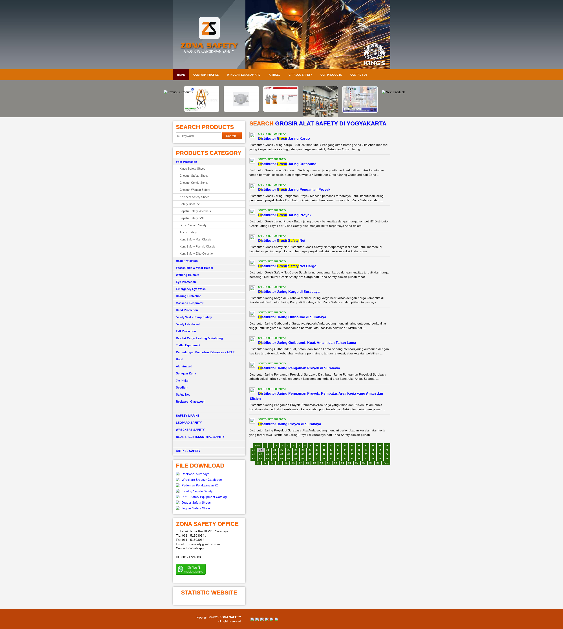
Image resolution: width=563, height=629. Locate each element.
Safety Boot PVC (191, 204)
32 (331, 450)
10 (317, 445)
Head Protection (187, 260)
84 (279, 463)
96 (363, 463)
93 (342, 463)
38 (373, 450)
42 (260, 454)
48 (303, 454)
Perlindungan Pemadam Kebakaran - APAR (205, 352)
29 (310, 450)
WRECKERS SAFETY (190, 429)
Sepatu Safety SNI (192, 218)
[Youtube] (267, 620)
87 (300, 463)
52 (331, 454)
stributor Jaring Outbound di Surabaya (292, 317)
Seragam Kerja (186, 373)
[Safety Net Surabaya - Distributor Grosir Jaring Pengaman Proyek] (252, 187)
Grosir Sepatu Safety (193, 225)
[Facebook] (252, 620)
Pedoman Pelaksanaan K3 (200, 485)
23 (267, 450)
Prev (257, 445)
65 (281, 458)
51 (324, 454)
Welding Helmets (187, 275)
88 (307, 463)
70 (317, 458)
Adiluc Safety (188, 232)
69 (310, 458)
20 (387, 445)
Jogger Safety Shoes (196, 502)
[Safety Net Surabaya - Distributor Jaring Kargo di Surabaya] (252, 289)
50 (317, 454)
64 (274, 458)
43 (267, 454)
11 (324, 445)
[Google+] (262, 620)
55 (352, 454)
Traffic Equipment (188, 345)
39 (380, 450)
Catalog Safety (300, 74)
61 (253, 458)
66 (288, 458)
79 (380, 458)
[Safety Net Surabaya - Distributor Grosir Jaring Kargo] (252, 136)
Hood (179, 359)
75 (352, 458)
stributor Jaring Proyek (284, 215)
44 (274, 454)
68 (303, 458)
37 (366, 450)
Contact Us (358, 74)
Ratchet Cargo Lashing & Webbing (199, 338)
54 (345, 454)
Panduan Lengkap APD (243, 74)
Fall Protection (186, 331)
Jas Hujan (182, 380)
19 (380, 445)
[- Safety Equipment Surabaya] (361, 89)
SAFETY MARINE (187, 415)
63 (267, 458)
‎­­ (209, 443)
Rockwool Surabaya (195, 474)
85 (286, 463)
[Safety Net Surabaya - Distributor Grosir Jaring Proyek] (252, 212)
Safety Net (183, 394)
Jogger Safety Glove (196, 508)
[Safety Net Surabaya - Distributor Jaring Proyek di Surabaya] (252, 421)
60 (387, 454)
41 (253, 454)
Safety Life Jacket (188, 324)
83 (272, 463)
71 (324, 458)
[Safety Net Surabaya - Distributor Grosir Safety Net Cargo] (252, 263)
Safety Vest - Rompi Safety (194, 317)
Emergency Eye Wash (191, 289)
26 (288, 450)
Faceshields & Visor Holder (194, 268)
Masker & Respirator (189, 303)
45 (281, 454)
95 (356, 463)
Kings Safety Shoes (192, 168)
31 (324, 450)
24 (274, 450)
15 (352, 445)
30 (317, 450)
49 (310, 454)
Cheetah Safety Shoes (194, 175)
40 (387, 450)
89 (314, 463)
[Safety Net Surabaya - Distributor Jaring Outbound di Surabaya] (252, 314)
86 (293, 463)
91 (328, 463)
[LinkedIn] (276, 620)
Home (181, 74)
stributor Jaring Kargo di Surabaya (289, 291)
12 (331, 445)
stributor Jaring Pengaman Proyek (294, 189)
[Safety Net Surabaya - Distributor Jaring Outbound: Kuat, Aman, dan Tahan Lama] (252, 340)
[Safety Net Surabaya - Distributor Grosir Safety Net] (252, 238)
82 (265, 463)
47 (295, 454)
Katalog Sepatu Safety (197, 491)
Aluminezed (184, 366)
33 (338, 450)
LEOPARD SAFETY (189, 422)
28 (303, 450)
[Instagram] (271, 620)
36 (359, 450)
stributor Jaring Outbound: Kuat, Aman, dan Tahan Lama (307, 343)
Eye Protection (186, 282)
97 (370, 463)
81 (258, 463)
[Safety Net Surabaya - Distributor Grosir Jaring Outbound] (252, 161)
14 (345, 445)
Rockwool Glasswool (190, 401)
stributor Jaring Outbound (287, 164)
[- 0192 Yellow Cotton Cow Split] (242, 110)
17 (366, 445)
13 (338, 445)
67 (295, 458)
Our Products (331, 74)
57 (366, 454)
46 (288, 454)
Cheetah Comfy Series (194, 182)
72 (331, 458)
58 (373, 454)
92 (335, 463)
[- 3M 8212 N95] (202, 110)
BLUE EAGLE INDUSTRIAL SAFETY (200, 436)
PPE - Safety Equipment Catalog (204, 497)
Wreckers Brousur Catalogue (202, 479)
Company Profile (206, 74)
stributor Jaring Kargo (284, 138)
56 (359, 454)
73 (338, 458)
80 (387, 458)
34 (345, 450)
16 (359, 445)
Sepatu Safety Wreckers (195, 211)
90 (321, 463)
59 (380, 454)
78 (373, 458)
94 (349, 463)
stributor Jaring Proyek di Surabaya (289, 424)
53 (338, 454)
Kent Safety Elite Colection (197, 253)
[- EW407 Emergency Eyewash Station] (321, 111)
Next (386, 463)
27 (295, 450)
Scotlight (182, 387)
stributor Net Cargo (287, 266)
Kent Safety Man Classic (196, 239)
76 (359, 458)
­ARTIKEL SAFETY (188, 451)
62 (260, 458)
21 (253, 450)
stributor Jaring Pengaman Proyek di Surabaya (299, 368)
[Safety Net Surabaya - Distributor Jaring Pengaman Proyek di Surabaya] (252, 365)
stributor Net (281, 240)
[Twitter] (257, 620)
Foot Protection (186, 161)
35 (352, 450)
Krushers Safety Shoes (194, 197)
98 (378, 463)
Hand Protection (187, 310)
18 (373, 445)
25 (281, 450)
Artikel (274, 74)
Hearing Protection (188, 296)
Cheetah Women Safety (195, 189)
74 (345, 458)
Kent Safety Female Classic (198, 246)
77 (366, 458)
